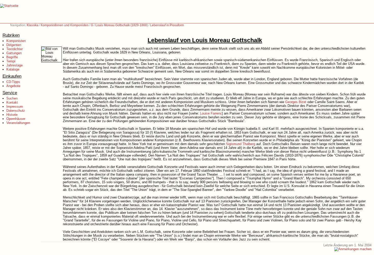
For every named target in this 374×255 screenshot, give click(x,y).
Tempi (10, 61)
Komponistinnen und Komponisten (65, 25)
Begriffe (12, 57)
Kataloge (12, 69)
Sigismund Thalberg (240, 144)
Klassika (32, 25)
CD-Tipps (13, 82)
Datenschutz (15, 110)
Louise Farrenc (211, 113)
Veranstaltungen (18, 123)
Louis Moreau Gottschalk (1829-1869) (121, 25)
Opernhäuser (15, 119)
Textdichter (14, 49)
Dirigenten (13, 45)
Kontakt (12, 102)
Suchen (12, 98)
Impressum (14, 106)
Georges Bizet (295, 102)
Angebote (13, 86)
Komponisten (16, 41)
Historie (12, 115)
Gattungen (14, 53)
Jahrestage (14, 65)
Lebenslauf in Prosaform (167, 25)
